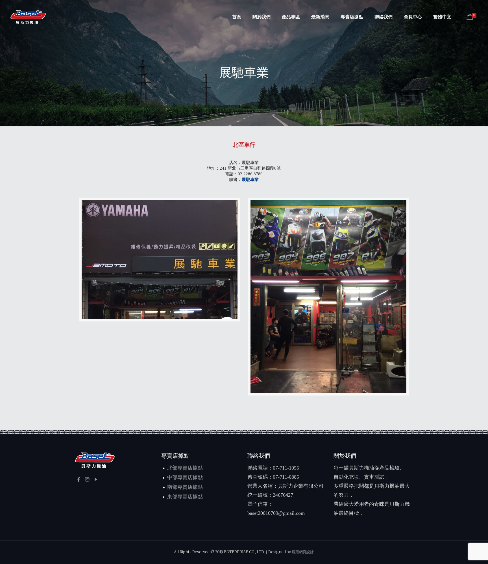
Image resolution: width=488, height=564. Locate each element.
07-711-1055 (286, 468)
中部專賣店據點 (185, 477)
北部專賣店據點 (185, 468)
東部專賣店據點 (185, 497)
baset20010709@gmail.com (276, 513)
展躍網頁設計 (303, 552)
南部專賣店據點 (185, 487)
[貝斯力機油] (28, 17)
